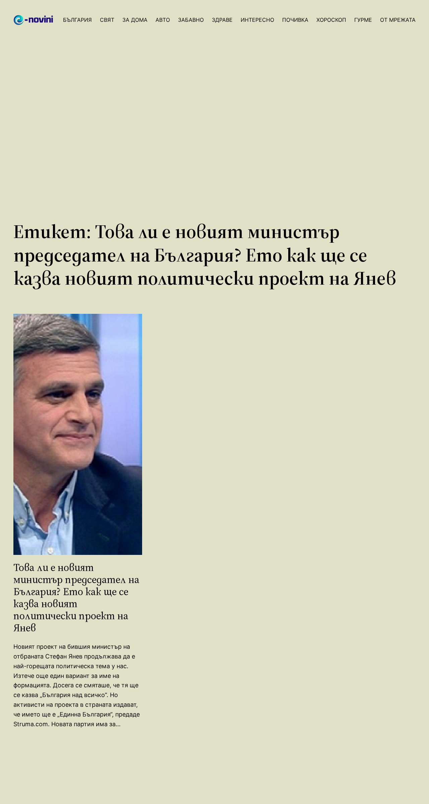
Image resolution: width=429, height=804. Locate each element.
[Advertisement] (214, 130)
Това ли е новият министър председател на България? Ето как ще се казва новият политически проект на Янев (76, 598)
